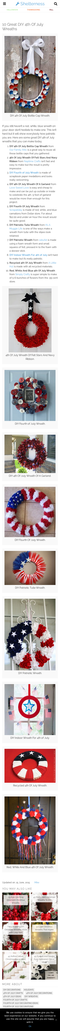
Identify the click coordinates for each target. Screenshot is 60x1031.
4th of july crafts (13, 993)
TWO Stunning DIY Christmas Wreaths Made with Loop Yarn (15, 930)
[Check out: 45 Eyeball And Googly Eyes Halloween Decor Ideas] (44, 966)
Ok (30, 1026)
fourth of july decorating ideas (20, 1003)
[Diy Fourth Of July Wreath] (30, 536)
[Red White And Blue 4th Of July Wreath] (30, 863)
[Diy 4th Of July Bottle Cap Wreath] (30, 112)
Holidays (28, 990)
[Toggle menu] (4, 4)
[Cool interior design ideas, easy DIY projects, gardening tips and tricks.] (30, 5)
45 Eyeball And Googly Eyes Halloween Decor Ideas (44, 959)
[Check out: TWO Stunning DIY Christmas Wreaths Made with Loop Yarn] (15, 936)
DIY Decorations (11, 990)
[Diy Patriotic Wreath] (30, 669)
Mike (36, 882)
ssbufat (43, 240)
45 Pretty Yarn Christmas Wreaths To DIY (44, 898)
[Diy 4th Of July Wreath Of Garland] (30, 472)
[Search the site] (55, 4)
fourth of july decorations (18, 1006)
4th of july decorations (39, 993)
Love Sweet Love (19, 187)
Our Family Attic (18, 149)
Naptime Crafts (32, 161)
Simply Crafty (22, 274)
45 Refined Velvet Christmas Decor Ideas (16, 957)
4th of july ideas (12, 996)
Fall (51, 10)
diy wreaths (31, 996)
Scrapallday (15, 209)
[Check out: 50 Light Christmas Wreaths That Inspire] (44, 936)
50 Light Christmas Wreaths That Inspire (44, 928)
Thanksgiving (33, 10)
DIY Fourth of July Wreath (24, 172)
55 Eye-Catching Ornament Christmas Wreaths (16, 900)
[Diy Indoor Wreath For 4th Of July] (30, 734)
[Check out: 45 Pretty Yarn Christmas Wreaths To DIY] (44, 907)
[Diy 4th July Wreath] (30, 420)
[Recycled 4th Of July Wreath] (30, 782)
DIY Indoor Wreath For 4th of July (28, 255)
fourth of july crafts (15, 1000)
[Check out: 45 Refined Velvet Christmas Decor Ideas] (15, 966)
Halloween (12, 10)
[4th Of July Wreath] (30, 351)
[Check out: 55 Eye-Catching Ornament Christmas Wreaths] (15, 907)
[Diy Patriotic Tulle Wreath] (30, 584)
